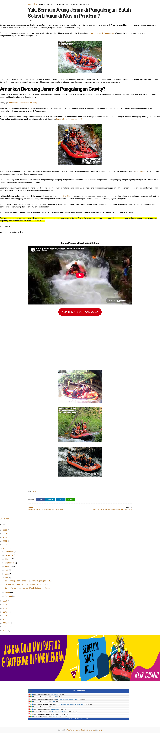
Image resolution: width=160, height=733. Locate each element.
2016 (5, 616)
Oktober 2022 (54, 694)
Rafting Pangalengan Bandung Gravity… (68, 699)
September (9, 563)
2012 (5, 630)
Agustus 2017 (54, 706)
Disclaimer (4, 519)
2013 (5, 627)
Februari (8, 596)
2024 (5, 537)
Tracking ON (84, 718)
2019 (5, 604)
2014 (5, 623)
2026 (5, 530)
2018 (5, 608)
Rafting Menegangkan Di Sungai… (60, 711)
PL (59, 714)
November (9, 555)
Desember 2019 (55, 709)
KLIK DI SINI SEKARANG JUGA (80, 311)
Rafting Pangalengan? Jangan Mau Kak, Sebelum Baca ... (27, 588)
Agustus (8, 566)
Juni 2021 (53, 701)
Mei (6, 577)
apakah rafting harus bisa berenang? (23, 103)
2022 (5, 545)
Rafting (35, 4)
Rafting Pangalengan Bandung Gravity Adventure (80, 730)
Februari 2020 (54, 696)
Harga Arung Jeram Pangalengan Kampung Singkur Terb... (28, 581)
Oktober (8, 559)
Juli (6, 570)
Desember (9, 552)
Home (29, 4)
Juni (7, 574)
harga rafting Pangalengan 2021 (69, 119)
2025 (5, 534)
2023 (5, 541)
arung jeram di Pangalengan (102, 33)
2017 (5, 612)
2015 (5, 619)
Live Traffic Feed (78, 691)
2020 (5, 601)
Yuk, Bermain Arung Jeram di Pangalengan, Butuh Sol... (27, 584)
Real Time (77, 718)
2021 (5, 548)
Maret (7, 592)
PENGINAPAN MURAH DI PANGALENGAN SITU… (70, 704)
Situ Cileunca (140, 171)
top (100, 730)
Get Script (71, 718)
